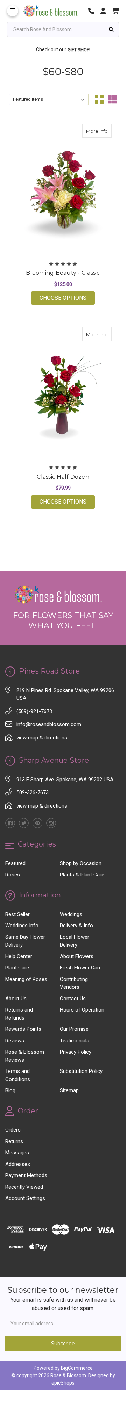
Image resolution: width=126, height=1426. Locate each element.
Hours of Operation (82, 1010)
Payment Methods (26, 1175)
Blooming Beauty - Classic (63, 273)
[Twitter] (24, 823)
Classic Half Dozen (63, 476)
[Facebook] (10, 823)
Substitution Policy (81, 1071)
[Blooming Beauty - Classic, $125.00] (63, 189)
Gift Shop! (79, 49)
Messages (17, 1152)
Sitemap (69, 1090)
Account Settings (25, 1198)
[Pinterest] (37, 823)
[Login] (105, 11)
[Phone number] (93, 11)
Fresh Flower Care (81, 967)
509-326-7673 (32, 792)
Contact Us (73, 998)
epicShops (63, 1383)
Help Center (18, 956)
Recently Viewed (24, 1187)
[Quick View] (90, 131)
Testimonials (74, 1040)
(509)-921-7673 (34, 711)
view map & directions (41, 738)
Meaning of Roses (26, 979)
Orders (13, 1130)
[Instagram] (51, 823)
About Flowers (76, 956)
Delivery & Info (76, 925)
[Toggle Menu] (12, 10)
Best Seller (17, 914)
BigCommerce (77, 1368)
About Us (16, 998)
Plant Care (17, 967)
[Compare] (104, 131)
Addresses (17, 1164)
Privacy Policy (75, 1052)
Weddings (71, 914)
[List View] (112, 99)
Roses (12, 874)
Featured (15, 863)
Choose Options (67, 297)
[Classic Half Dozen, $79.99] (63, 393)
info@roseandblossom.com (48, 724)
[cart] (115, 11)
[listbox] (49, 99)
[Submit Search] (111, 29)
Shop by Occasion (81, 863)
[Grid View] (99, 99)
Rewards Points (23, 1029)
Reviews (14, 1040)
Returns (14, 1141)
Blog (10, 1090)
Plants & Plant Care (82, 874)
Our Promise (74, 1029)
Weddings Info (21, 925)
